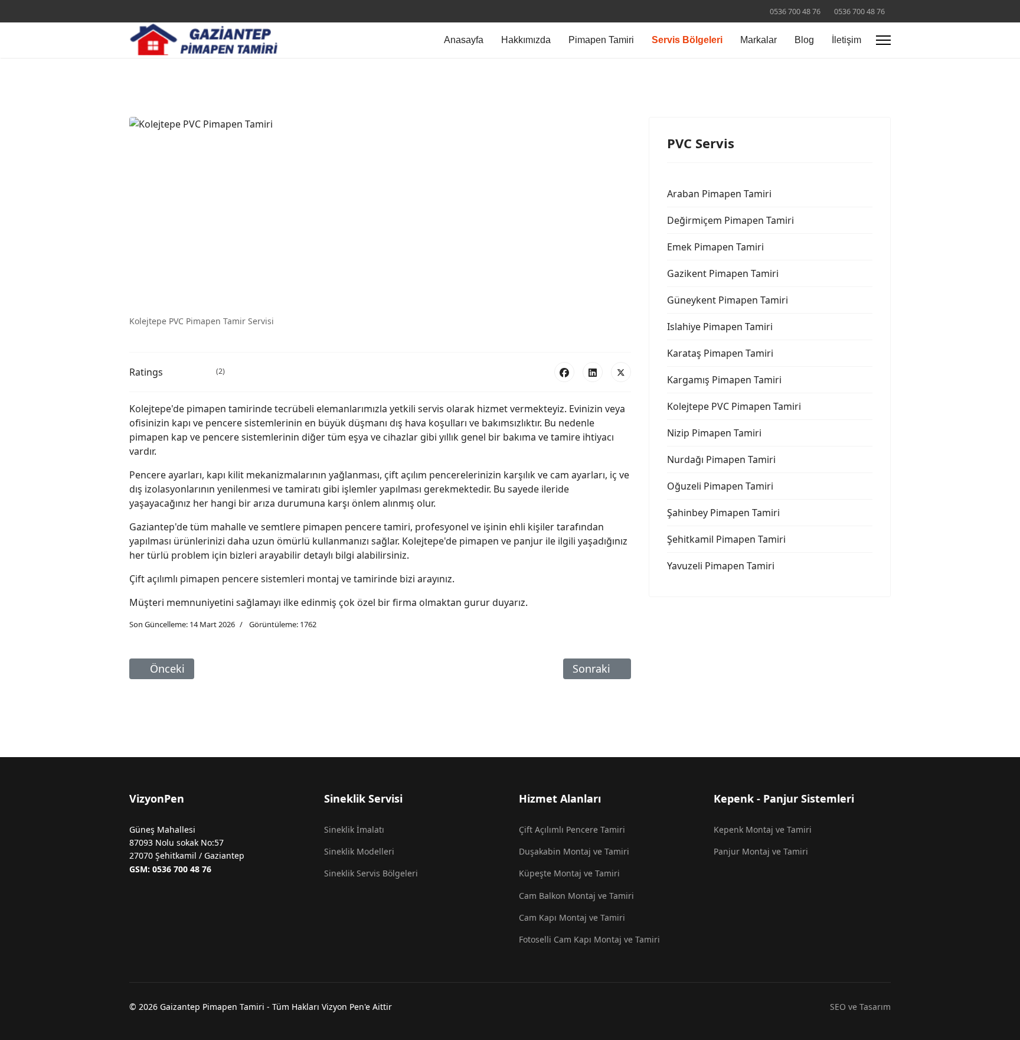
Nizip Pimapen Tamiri (714, 432)
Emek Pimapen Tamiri (715, 246)
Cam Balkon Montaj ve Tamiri (576, 895)
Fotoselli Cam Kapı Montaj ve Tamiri (589, 939)
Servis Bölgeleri (687, 40)
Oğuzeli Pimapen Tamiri (720, 486)
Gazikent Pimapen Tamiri (723, 273)
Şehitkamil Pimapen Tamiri (726, 539)
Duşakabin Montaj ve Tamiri (574, 851)
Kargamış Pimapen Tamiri (724, 379)
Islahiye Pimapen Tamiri (720, 326)
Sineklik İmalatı (354, 829)
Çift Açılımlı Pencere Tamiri (572, 829)
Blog (804, 40)
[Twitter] (621, 372)
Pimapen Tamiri (601, 40)
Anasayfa (463, 40)
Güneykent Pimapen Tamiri (727, 300)
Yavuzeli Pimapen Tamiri (720, 565)
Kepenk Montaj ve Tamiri (763, 829)
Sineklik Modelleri (359, 851)
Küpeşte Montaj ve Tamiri (569, 873)
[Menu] (883, 40)
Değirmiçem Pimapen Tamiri (730, 220)
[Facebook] (564, 372)
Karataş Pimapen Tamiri (720, 353)
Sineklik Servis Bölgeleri (371, 873)
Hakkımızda (526, 40)
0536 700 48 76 (795, 11)
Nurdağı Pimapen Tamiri (721, 459)
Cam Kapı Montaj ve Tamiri (572, 917)
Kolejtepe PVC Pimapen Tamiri (734, 406)
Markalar (758, 40)
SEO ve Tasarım (860, 1006)
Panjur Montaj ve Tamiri (761, 851)
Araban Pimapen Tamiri (719, 193)
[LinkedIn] (593, 372)
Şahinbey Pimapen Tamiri (723, 512)
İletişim (846, 40)
